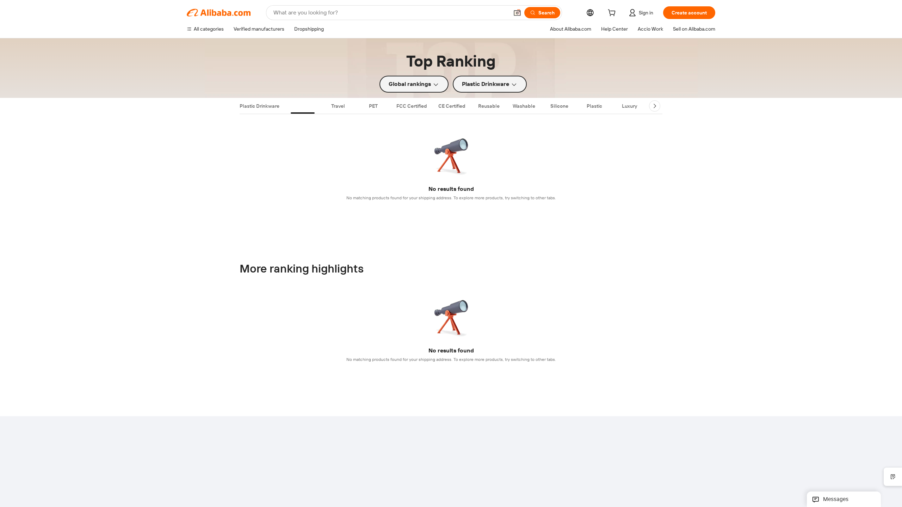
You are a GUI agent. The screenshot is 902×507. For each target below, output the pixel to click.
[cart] (613, 14)
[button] (517, 12)
